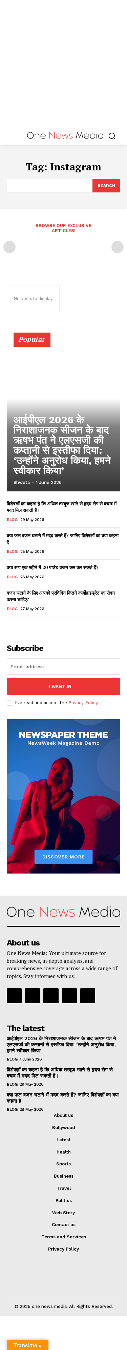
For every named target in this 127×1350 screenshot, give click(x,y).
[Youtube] (87, 995)
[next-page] (22, 626)
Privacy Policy (83, 702)
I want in (60, 686)
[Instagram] (32, 995)
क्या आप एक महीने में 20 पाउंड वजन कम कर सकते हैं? (53, 567)
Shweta (22, 482)
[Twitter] (69, 995)
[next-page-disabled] (117, 247)
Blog (12, 519)
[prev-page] (9, 247)
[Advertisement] (63, 63)
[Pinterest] (50, 995)
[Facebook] (14, 995)
